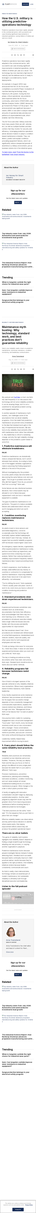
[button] (3, 4)
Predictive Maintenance (9, 13)
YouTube (17, 397)
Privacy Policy (29, 1205)
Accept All (18, 1209)
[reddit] (21, 55)
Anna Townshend (18, 356)
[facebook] (12, 55)
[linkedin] (15, 55)
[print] (33, 55)
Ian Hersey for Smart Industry (18, 42)
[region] (18, 1206)
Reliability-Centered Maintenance (12, 322)
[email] (24, 55)
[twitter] (18, 55)
